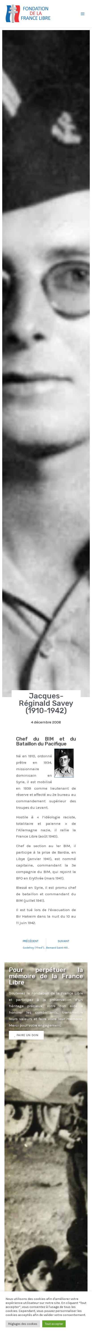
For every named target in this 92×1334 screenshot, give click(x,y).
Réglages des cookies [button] (22, 1324)
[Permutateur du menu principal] (83, 14)
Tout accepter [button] (54, 1324)
